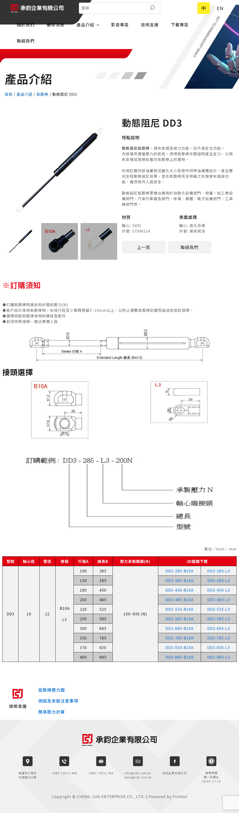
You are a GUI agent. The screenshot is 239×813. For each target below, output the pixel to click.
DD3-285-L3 (218, 571)
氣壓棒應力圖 (51, 690)
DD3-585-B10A (179, 618)
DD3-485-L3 (218, 599)
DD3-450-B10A (179, 590)
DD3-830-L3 (218, 647)
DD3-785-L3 (218, 638)
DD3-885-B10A (179, 657)
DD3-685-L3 (218, 628)
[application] (96, 24)
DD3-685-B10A (179, 628)
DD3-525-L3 (218, 609)
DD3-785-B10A (179, 638)
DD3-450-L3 (218, 590)
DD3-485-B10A (179, 599)
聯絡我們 (26, 41)
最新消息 (55, 24)
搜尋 (152, 8)
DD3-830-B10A (179, 647)
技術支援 (150, 24)
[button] (143, 247)
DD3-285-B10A (179, 571)
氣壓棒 (42, 94)
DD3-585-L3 (218, 618)
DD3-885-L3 (218, 657)
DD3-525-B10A (179, 609)
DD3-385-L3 (218, 580)
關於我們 (26, 24)
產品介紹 (85, 24)
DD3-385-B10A (179, 580)
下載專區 (180, 24)
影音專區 (120, 24)
